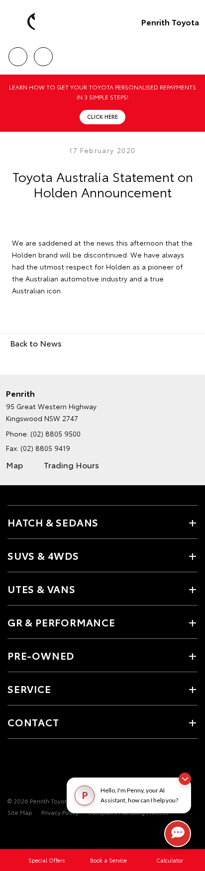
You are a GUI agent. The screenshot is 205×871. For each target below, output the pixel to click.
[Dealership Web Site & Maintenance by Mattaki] (26, 832)
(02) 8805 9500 (55, 433)
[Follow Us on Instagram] (47, 770)
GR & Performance (61, 622)
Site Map (19, 812)
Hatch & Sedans (53, 522)
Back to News (36, 342)
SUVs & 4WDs (43, 555)
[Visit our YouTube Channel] (30, 770)
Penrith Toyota (170, 21)
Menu (191, 53)
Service (29, 689)
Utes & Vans (41, 589)
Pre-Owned (40, 655)
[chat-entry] (177, 833)
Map (14, 464)
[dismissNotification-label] (185, 779)
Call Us (17, 53)
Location (43, 53)
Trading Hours (71, 464)
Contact (33, 722)
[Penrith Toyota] (22, 21)
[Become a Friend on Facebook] (13, 770)
